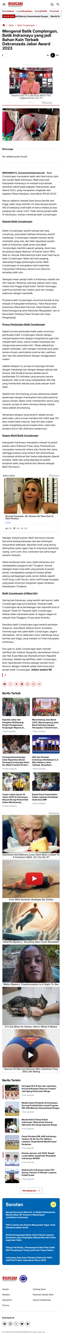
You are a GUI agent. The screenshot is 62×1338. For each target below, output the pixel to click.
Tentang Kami (39, 1289)
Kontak (5, 1289)
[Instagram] (10, 1324)
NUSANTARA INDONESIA (19, 1332)
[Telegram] (16, 684)
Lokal (3, 1155)
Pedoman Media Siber (43, 1294)
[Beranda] (3, 25)
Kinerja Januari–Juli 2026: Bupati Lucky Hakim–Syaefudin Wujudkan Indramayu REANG (39, 1156)
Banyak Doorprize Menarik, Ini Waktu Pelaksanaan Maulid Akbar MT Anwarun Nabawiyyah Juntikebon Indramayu (30, 1215)
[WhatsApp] (27, 684)
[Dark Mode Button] (52, 4)
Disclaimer (7, 1300)
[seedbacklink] (23, 1278)
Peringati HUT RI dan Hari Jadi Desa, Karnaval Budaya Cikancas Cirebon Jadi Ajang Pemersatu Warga (39, 1088)
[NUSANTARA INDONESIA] (15, 4)
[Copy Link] (39, 684)
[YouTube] (22, 1324)
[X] (10, 684)
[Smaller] (48, 55)
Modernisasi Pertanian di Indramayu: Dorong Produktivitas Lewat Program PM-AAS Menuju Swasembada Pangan (41, 1105)
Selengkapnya (29, 1190)
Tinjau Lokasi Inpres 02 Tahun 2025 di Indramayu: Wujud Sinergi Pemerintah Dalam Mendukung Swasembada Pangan (15, 798)
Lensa (24, 11)
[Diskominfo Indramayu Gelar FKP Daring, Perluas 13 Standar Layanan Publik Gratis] (12, 1176)
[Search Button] (58, 4)
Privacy (5, 1305)
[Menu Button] (4, 4)
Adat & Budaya (3, 1092)
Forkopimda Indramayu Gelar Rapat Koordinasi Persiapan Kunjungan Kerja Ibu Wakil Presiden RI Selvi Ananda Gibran (15, 761)
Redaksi (6, 1294)
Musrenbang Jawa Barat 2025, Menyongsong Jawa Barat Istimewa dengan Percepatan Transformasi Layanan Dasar (45, 723)
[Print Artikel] (33, 684)
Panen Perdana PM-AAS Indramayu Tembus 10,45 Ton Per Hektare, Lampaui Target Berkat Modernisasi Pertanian (39, 1140)
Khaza (54, 11)
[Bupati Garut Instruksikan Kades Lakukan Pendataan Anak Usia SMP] (46, 781)
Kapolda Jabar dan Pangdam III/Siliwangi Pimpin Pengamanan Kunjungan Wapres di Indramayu (13, 723)
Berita (8, 11)
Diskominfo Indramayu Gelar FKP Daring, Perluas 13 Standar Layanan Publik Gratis (39, 1172)
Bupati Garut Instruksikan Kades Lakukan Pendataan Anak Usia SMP (45, 797)
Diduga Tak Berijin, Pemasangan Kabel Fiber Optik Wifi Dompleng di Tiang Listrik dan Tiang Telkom (30, 1248)
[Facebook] (4, 684)
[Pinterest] (22, 684)
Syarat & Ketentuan (42, 1300)
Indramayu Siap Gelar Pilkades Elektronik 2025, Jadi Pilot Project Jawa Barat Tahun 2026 (29, 1258)
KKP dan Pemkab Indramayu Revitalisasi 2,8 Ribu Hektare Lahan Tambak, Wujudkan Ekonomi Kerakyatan (45, 761)
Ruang (41, 11)
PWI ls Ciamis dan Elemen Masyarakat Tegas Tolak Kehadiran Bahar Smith (30, 1226)
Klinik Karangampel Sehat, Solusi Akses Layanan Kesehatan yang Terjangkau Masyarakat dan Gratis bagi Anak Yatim (31, 1237)
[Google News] (27, 1324)
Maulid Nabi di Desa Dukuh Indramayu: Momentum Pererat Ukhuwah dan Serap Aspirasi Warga (39, 1122)
